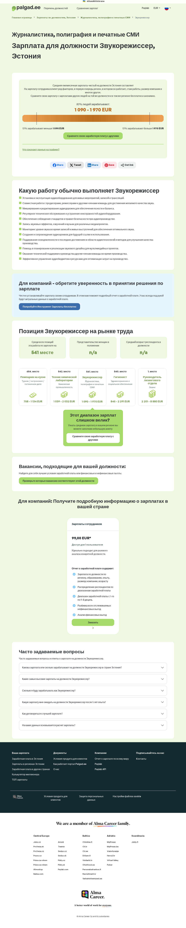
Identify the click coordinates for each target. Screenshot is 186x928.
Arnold (61, 842)
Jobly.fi (135, 842)
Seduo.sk (62, 855)
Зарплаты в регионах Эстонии (28, 764)
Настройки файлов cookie (127, 796)
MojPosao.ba (112, 846)
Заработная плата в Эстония (27, 758)
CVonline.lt (87, 842)
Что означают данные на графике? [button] (40, 149)
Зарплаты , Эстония (56, 17)
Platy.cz (61, 860)
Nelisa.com (38, 874)
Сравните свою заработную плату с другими (93, 135)
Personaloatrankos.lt (92, 869)
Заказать (93, 622)
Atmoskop (38, 869)
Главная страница (22, 17)
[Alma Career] (93, 894)
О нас (56, 769)
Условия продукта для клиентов (70, 758)
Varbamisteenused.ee (92, 878)
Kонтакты (141, 758)
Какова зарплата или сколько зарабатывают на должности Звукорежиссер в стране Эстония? (72, 667)
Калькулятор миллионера (25, 774)
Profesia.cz (38, 851)
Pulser (109, 865)
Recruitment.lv (89, 874)
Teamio (61, 846)
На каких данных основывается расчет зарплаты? (48, 725)
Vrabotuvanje (113, 851)
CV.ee (85, 851)
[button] (167, 8)
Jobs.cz (37, 842)
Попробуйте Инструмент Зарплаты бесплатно (49, 306)
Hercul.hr (111, 855)
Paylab (145, 8)
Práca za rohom (40, 860)
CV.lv (85, 846)
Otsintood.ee (89, 865)
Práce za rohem (40, 865)
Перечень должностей (56, 8)
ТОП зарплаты (19, 779)
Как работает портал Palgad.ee (69, 764)
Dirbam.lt (87, 855)
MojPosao (111, 842)
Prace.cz (37, 855)
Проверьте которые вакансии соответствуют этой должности (58, 480)
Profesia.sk (38, 846)
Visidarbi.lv (87, 860)
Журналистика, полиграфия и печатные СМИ (105, 17)
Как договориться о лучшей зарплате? (42, 713)
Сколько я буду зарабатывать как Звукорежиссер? (48, 690)
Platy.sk (61, 865)
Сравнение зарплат (87, 8)
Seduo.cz (62, 851)
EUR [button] (156, 8)
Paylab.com (63, 869)
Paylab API (100, 769)
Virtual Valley (112, 860)
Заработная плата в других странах (31, 769)
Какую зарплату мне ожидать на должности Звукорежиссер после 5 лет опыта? (64, 702)
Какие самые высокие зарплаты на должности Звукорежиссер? (56, 679)
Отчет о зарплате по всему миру (112, 758)
